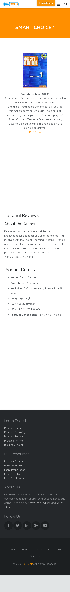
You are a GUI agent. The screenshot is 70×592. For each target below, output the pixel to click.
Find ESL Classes (14, 478)
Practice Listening (14, 428)
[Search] (65, 4)
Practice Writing (13, 440)
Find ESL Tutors (13, 474)
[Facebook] (8, 525)
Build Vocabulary (14, 465)
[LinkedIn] (27, 525)
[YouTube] (45, 525)
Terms (38, 549)
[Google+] (36, 525)
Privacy (25, 549)
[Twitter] (17, 525)
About (11, 549)
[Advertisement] (35, 171)
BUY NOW (35, 132)
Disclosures (55, 549)
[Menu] (58, 4)
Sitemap (35, 556)
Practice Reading (14, 436)
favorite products (40, 503)
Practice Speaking (15, 432)
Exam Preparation (14, 469)
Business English (14, 444)
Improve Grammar (15, 461)
